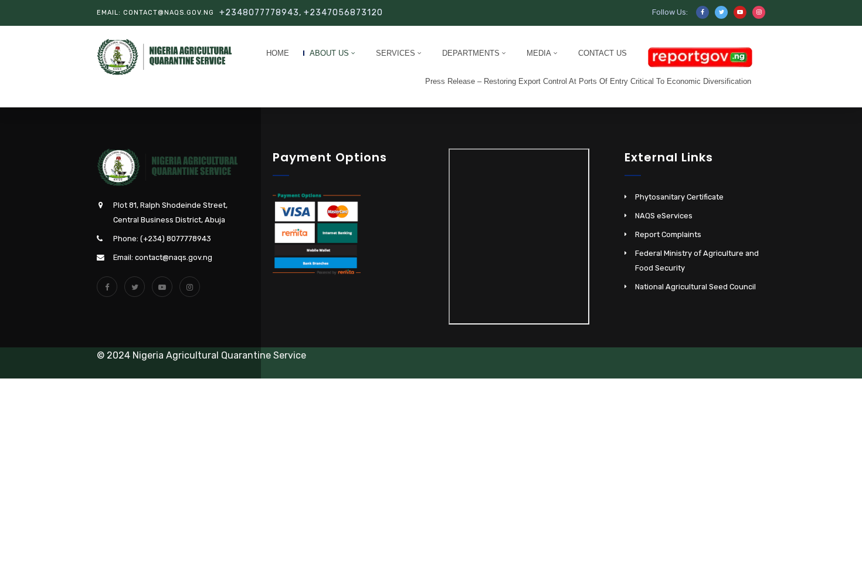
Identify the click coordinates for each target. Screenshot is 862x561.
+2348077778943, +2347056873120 (301, 13)
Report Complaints (668, 234)
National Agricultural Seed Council (695, 286)
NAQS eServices (664, 215)
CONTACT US (602, 53)
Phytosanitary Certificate (679, 196)
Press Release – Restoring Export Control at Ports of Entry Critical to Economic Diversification (588, 81)
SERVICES (395, 53)
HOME (277, 53)
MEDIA (539, 53)
